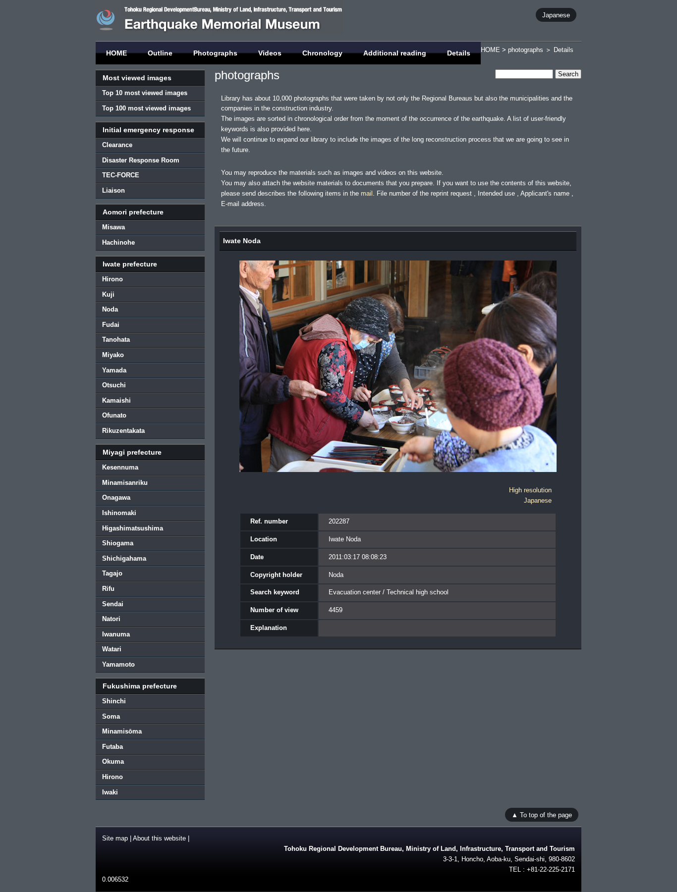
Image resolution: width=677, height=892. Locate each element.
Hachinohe (118, 242)
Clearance (117, 145)
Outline (160, 53)
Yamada (114, 370)
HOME (116, 53)
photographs (525, 49)
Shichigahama (124, 558)
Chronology (322, 53)
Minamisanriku (125, 482)
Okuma (113, 761)
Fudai (110, 324)
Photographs (215, 53)
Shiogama (117, 543)
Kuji (108, 294)
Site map (115, 838)
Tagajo (112, 573)
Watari (111, 649)
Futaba (112, 746)
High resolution (530, 490)
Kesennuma (120, 467)
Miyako (113, 355)
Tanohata (116, 339)
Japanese (556, 14)
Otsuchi (114, 385)
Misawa (113, 227)
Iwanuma (116, 634)
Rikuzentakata (123, 430)
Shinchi (114, 701)
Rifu (108, 588)
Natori (111, 619)
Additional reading (394, 53)
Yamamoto (118, 664)
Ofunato (114, 415)
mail (367, 193)
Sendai (112, 604)
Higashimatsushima (132, 528)
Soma (111, 716)
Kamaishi (116, 400)
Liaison (113, 190)
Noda (110, 309)
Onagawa (116, 497)
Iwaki (110, 792)
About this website (159, 838)
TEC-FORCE (120, 175)
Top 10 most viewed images (144, 93)
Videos (270, 53)
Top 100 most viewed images (146, 108)
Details (458, 53)
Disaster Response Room (140, 160)
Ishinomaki (119, 513)
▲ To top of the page (541, 814)
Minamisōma (122, 731)
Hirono (112, 279)
